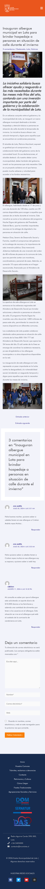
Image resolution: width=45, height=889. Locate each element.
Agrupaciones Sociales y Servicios (22, 792)
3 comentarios (9, 49)
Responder (35, 530)
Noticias (34, 49)
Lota (28, 49)
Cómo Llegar (22, 783)
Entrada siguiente (22, 423)
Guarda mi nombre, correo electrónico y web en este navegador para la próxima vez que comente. (22, 724)
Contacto (22, 775)
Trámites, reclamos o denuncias (23, 770)
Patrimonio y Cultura (22, 779)
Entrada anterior (22, 417)
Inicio (22, 762)
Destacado (20, 49)
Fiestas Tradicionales (22, 788)
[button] (42, 8)
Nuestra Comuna (22, 766)
